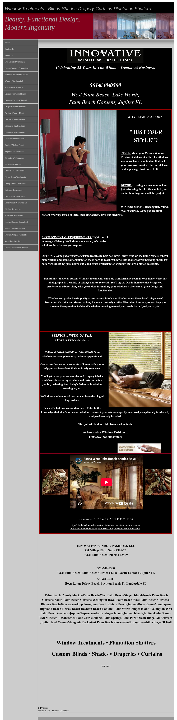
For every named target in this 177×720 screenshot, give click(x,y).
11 (121, 519)
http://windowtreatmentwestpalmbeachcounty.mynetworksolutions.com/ (105, 528)
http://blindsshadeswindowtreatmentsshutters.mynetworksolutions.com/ (105, 525)
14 (131, 519)
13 (128, 519)
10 (118, 519)
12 (124, 519)
